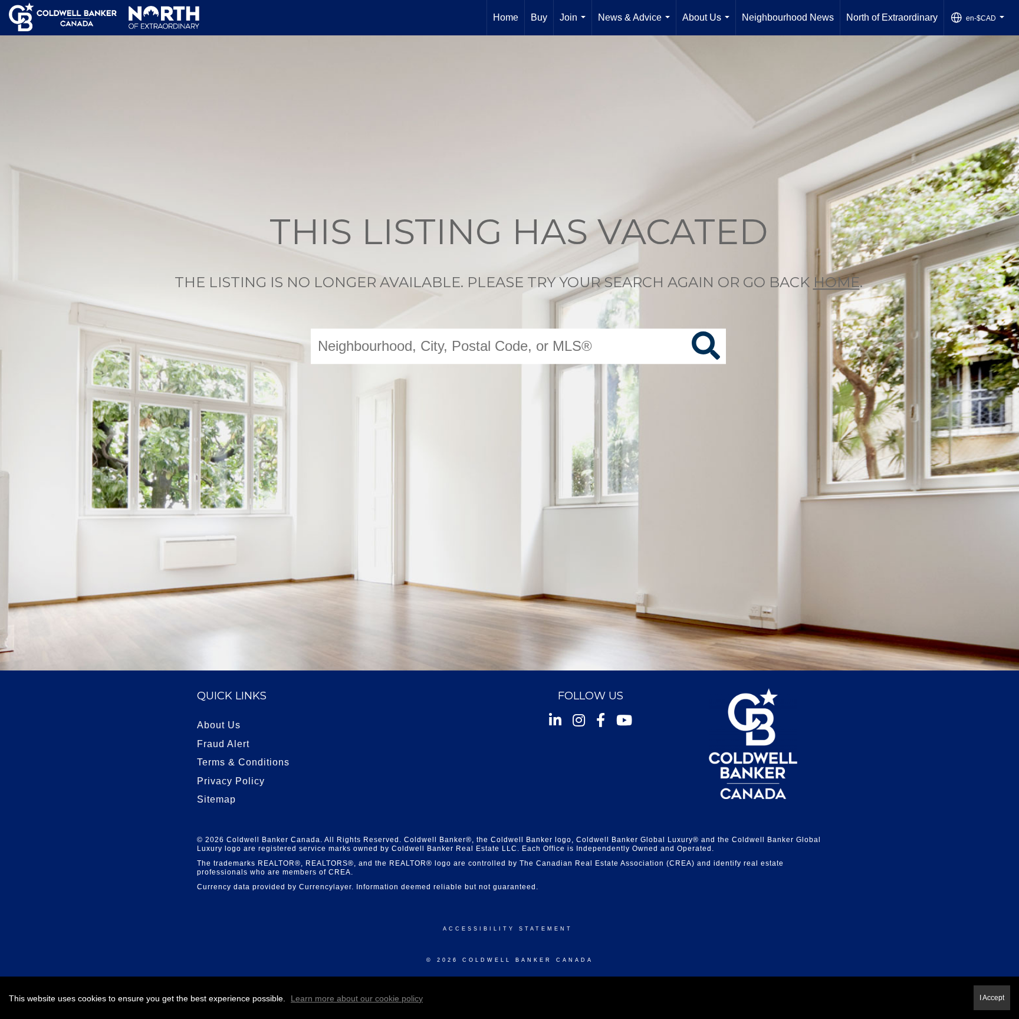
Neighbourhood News (788, 17)
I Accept (991, 997)
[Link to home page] (104, 17)
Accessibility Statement (508, 929)
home (836, 282)
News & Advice (636, 23)
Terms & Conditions (243, 762)
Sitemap (216, 799)
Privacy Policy (231, 781)
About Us (708, 23)
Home (505, 17)
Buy (539, 17)
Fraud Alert (223, 744)
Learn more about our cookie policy (357, 998)
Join (575, 23)
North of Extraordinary (892, 17)
